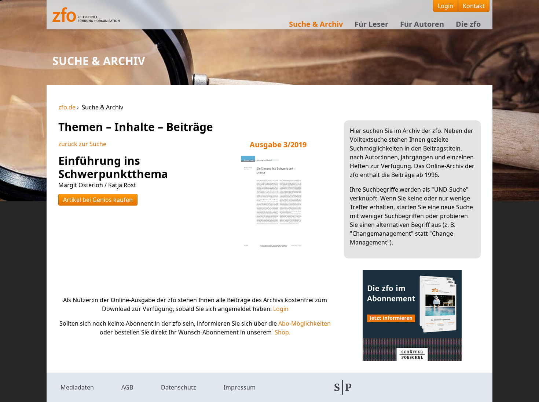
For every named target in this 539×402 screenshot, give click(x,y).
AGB (127, 387)
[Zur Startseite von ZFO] (102, 14)
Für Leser (371, 24)
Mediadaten (77, 387)
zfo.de (67, 107)
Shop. (282, 332)
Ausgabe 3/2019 (278, 144)
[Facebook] (382, 387)
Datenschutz (178, 387)
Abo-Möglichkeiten (304, 323)
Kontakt (474, 6)
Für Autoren (422, 24)
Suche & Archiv (316, 24)
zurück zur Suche (82, 144)
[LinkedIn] (420, 387)
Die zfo (468, 24)
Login (445, 6)
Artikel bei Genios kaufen (98, 200)
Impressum (240, 387)
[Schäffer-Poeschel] (342, 387)
